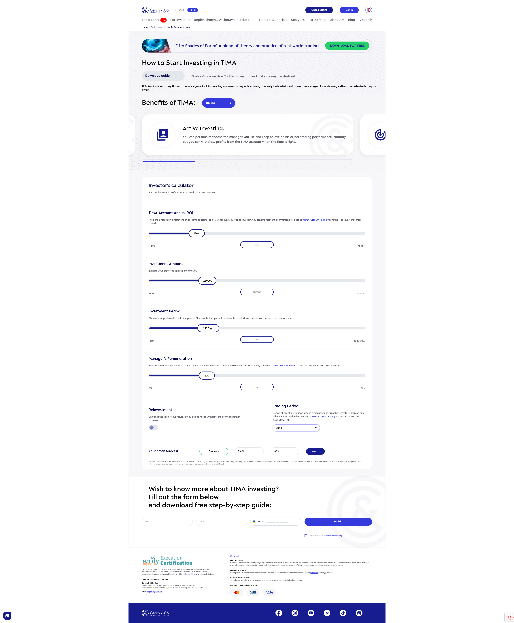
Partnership (317, 20)
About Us (337, 20)
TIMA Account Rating (323, 416)
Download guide (157, 76)
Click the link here (190, 574)
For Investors (180, 20)
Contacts (235, 556)
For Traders (150, 20)
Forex (193, 10)
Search (367, 20)
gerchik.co (314, 573)
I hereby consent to (325, 536)
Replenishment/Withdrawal (215, 20)
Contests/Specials (273, 20)
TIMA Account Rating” (285, 366)
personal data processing (333, 536)
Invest (210, 103)
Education (248, 20)
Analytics (298, 20)
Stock (182, 10)
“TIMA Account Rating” (315, 220)
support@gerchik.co (154, 592)
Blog (351, 20)
